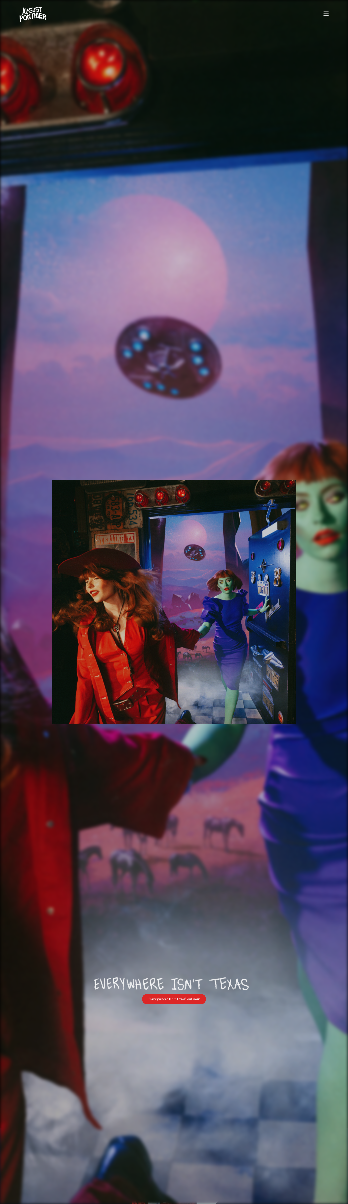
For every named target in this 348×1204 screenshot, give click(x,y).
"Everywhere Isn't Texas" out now (174, 999)
